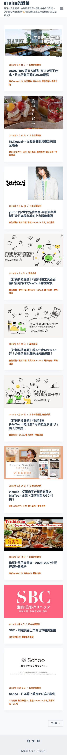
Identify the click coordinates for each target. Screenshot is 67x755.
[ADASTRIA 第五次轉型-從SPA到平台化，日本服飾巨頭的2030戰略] (33, 42)
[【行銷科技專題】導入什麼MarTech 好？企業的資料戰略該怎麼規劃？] (33, 321)
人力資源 (13, 700)
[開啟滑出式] (61, 8)
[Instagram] (38, 741)
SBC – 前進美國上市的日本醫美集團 (32, 630)
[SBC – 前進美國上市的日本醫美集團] (33, 601)
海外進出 (37, 81)
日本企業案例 (35, 65)
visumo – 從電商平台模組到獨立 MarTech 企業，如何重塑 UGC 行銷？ (31, 495)
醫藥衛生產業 (28, 637)
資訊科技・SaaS (35, 290)
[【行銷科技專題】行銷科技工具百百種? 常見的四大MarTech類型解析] (33, 250)
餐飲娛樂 (37, 573)
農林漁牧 (41, 152)
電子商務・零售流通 (34, 435)
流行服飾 (28, 81)
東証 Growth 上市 (18, 152)
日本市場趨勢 (35, 414)
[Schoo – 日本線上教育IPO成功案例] (33, 665)
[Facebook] (28, 741)
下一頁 (54, 723)
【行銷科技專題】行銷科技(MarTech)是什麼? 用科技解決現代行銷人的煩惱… (33, 424)
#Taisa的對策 (16, 3)
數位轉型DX (23, 700)
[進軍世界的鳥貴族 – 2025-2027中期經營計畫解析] (33, 534)
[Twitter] (33, 741)
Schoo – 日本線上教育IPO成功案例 (32, 694)
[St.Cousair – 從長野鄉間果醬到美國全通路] (33, 112)
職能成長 (32, 273)
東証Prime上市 (16, 81)
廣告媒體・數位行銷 (18, 222)
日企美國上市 (15, 637)
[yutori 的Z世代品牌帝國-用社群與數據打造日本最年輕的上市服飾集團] (33, 183)
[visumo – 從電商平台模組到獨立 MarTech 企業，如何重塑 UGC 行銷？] (33, 462)
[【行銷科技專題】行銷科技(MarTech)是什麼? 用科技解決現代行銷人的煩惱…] (33, 391)
